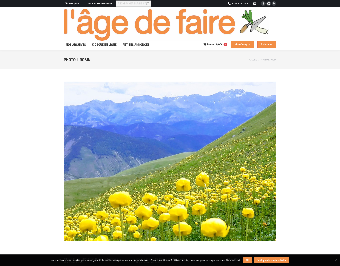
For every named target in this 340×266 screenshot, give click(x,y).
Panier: (216, 44)
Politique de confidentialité (272, 260)
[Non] (335, 260)
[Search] (147, 4)
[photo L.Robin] (170, 161)
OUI (247, 260)
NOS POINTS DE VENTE (100, 3)
